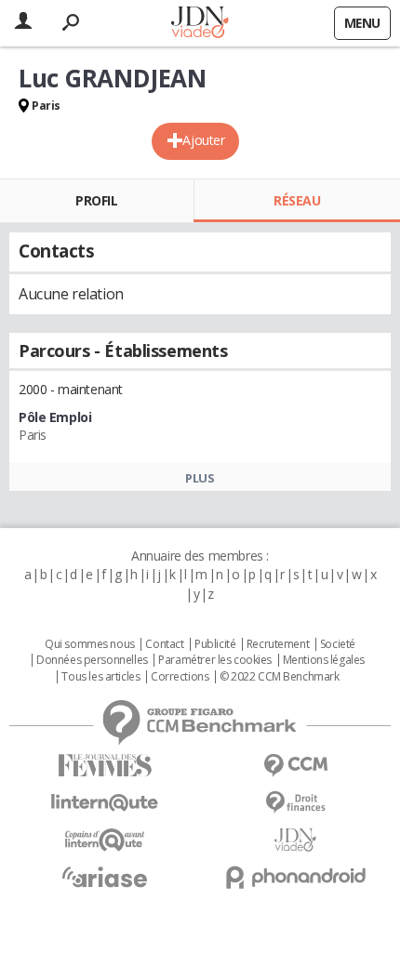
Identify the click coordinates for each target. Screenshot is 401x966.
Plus (199, 478)
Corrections (179, 676)
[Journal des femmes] (104, 765)
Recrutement (278, 644)
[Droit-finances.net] (295, 802)
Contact (164, 644)
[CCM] (295, 765)
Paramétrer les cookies (215, 660)
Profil (96, 200)
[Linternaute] (104, 803)
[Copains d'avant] (104, 840)
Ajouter (203, 140)
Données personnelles (92, 660)
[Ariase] (104, 877)
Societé (337, 644)
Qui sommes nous (90, 644)
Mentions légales (324, 660)
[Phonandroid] (295, 877)
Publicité (214, 644)
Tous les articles (100, 676)
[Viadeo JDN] (295, 840)
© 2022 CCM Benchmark (280, 676)
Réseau (297, 200)
